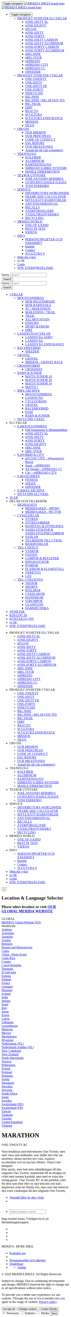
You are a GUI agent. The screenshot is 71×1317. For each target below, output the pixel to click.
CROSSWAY (34, 369)
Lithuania (7, 1022)
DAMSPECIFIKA (37, 608)
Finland (6, 979)
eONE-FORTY (35, 36)
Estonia (6, 976)
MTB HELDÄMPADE (40, 301)
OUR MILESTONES (39, 146)
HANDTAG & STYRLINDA (44, 526)
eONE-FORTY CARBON (42, 47)
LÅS (28, 576)
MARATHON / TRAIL (40, 312)
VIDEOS (31, 232)
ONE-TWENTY (36, 79)
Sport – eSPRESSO (37, 465)
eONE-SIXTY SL (36, 22)
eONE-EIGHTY (35, 25)
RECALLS (32, 207)
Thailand (7, 1115)
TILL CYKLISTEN (30, 579)
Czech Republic (11, 965)
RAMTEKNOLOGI (38, 164)
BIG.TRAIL (33, 104)
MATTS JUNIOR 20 (38, 380)
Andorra (7, 929)
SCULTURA (33, 114)
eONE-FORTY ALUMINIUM (44, 50)
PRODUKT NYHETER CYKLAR (40, 75)
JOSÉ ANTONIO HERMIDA (44, 178)
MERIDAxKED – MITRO (42, 508)
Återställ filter (17, 1197)
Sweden (7, 1100)
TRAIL (30, 315)
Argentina (8, 933)
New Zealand (10, 1054)
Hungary (7, 990)
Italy (4, 1008)
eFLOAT (31, 29)
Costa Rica (8, 958)
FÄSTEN (31, 554)
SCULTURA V (35, 253)
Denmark (7, 968)
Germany (7, 986)
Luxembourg (10, 1025)
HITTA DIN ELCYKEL (33, 494)
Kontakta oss (17, 1253)
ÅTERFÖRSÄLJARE (39, 211)
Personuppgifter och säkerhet (27, 1260)
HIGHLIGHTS (27, 504)
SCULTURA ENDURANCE (44, 118)
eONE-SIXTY (34, 32)
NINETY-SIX (34, 93)
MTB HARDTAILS (38, 305)
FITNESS (31, 479)
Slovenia (7, 1090)
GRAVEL (23, 355)
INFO (21, 235)
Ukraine (7, 1118)
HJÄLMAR (32, 590)
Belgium (7, 943)
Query (5, 274)
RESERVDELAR (36, 544)
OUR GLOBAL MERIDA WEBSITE (29, 909)
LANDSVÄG (34, 340)
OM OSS (23, 129)
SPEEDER (32, 351)
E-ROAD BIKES (28, 476)
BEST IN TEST (35, 228)
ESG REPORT (34, 143)
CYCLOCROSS (36, 401)
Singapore (8, 1082)
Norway (7, 1061)
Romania (7, 1075)
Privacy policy (48, 1302)
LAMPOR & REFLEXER (42, 558)
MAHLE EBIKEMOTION (42, 171)
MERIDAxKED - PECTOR (43, 512)
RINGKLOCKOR (37, 561)
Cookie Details (49, 1308)
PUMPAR (31, 565)
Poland (6, 1068)
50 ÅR (13, 497)
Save (54, 1313)
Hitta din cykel (26, 257)
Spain (5, 1097)
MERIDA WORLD (29, 221)
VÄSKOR (32, 551)
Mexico (6, 1033)
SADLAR (31, 536)
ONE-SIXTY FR (36, 86)
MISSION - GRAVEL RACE (44, 362)
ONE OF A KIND (37, 225)
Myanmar (8, 1040)
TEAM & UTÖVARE (31, 175)
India (5, 997)
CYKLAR (16, 294)
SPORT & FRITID (37, 326)
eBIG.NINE (33, 54)
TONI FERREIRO (37, 186)
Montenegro (9, 1036)
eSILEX (30, 483)
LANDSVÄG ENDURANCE (44, 344)
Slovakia (7, 1086)
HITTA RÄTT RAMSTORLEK (45, 200)
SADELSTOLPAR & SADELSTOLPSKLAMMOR (44, 531)
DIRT (29, 107)
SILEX (29, 125)
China (5, 951)
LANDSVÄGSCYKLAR (33, 333)
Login (21, 264)
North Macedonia (12, 1058)
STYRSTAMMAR (37, 522)
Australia (7, 936)
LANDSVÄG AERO (39, 337)
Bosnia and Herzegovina (17, 947)
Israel (5, 1004)
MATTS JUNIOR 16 (38, 383)
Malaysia (7, 1029)
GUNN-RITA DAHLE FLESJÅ (45, 182)
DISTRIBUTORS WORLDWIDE (47, 193)
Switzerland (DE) (12, 1104)
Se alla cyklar (35, 1197)
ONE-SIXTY (33, 82)
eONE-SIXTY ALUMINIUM (44, 43)
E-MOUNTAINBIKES (32, 426)
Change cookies (28, 1308)
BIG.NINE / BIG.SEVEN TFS (45, 100)
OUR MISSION (35, 132)
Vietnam (7, 1125)
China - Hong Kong (14, 954)
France (6, 983)
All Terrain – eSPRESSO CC (43, 469)
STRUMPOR (34, 601)
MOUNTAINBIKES (30, 298)
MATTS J (31, 387)
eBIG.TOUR (33, 57)
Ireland (6, 1001)
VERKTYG (33, 572)
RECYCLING (34, 218)
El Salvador (9, 972)
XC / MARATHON (37, 308)
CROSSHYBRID (28, 365)
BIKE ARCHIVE (28, 390)
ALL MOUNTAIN (37, 319)
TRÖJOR (31, 583)
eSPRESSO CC (35, 68)
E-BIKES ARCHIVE (31, 490)
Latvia (5, 1018)
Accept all (9, 1308)
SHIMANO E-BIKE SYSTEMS (46, 168)
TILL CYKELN (27, 547)
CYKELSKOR (35, 594)
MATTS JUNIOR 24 (38, 376)
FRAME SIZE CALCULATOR (45, 196)
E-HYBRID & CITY (30, 454)
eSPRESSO (32, 61)
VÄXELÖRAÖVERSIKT (42, 214)
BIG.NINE (32, 96)
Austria (6, 940)
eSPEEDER (33, 71)
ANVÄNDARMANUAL (41, 203)
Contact (30, 250)
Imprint (29, 246)
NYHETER (17, 611)
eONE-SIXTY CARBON (41, 39)
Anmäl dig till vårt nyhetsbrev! (44, 150)
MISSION (31, 121)
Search (7, 279)
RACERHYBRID (29, 348)
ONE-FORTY (34, 89)
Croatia (6, 961)
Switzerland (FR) (12, 1107)
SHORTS (31, 586)
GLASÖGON (34, 604)
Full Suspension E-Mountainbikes (46, 430)
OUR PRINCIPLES (38, 136)
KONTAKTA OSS (21, 618)
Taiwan (6, 1111)
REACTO (31, 111)
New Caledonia (11, 1050)
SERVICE (24, 189)
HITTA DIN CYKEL (31, 419)
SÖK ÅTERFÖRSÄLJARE (35, 268)
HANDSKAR (34, 597)
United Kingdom (12, 1122)
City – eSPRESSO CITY (41, 472)
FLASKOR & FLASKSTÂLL (44, 569)
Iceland (6, 993)
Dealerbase (16, 1264)
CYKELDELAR (28, 515)
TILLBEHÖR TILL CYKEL (43, 540)
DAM (29, 412)
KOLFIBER (33, 157)
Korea (5, 1015)
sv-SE (13, 875)
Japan (5, 1011)
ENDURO (32, 323)
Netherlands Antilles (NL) (18, 1047)
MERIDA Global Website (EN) (21, 922)
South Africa (9, 1093)
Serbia (5, 1079)
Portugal (7, 1072)
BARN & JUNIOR (29, 373)
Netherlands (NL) (13, 1043)
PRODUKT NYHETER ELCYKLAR (42, 18)
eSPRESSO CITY (37, 64)
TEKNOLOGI (26, 153)
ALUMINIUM (34, 161)
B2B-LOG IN (18, 615)
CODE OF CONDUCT (40, 139)
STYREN (31, 519)
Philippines (8, 1065)
